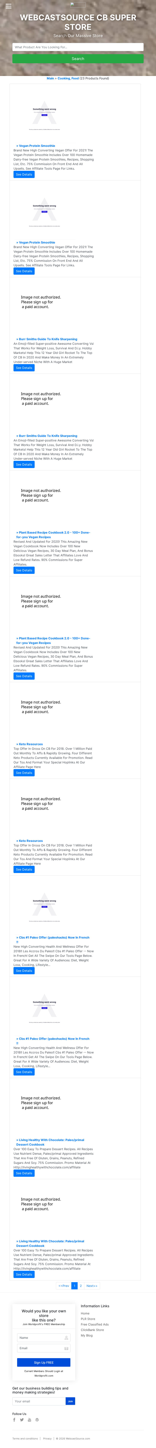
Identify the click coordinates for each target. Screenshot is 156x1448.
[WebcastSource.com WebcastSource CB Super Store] (78, 3)
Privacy (47, 1438)
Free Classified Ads (95, 1324)
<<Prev (63, 1286)
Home (85, 1313)
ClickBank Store (92, 1330)
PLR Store (88, 1319)
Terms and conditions (25, 1438)
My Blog (87, 1335)
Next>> (92, 1286)
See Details (24, 174)
